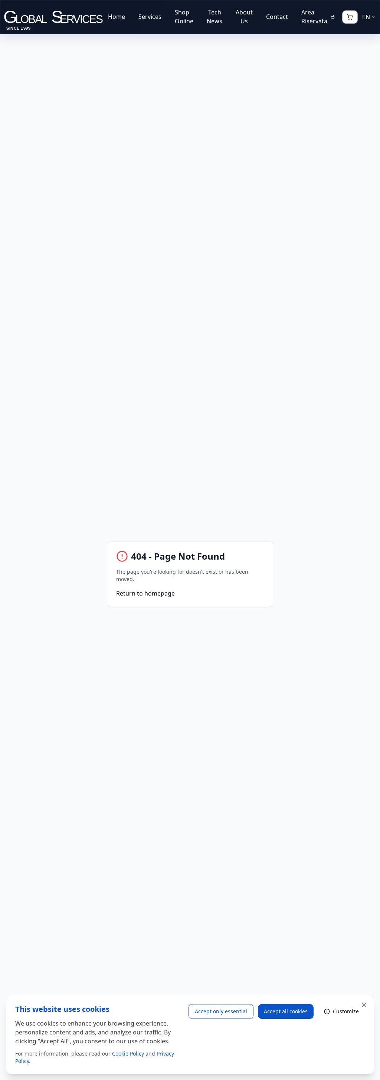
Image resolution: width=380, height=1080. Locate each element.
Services (149, 17)
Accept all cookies (286, 1011)
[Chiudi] (364, 1005)
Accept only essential (221, 1011)
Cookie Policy (128, 1053)
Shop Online (184, 16)
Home (116, 17)
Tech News (214, 16)
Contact (277, 17)
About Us (244, 16)
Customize (346, 1011)
